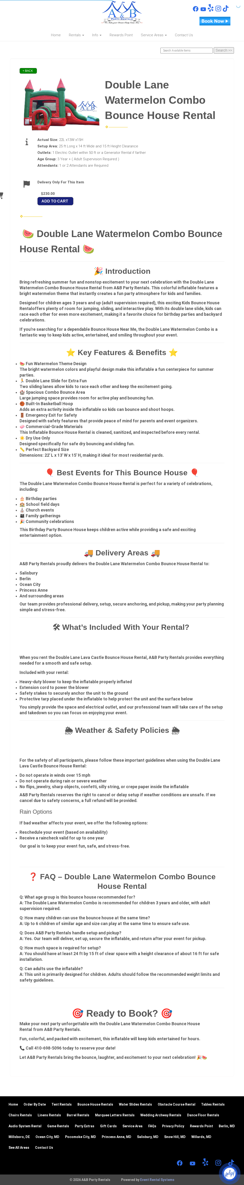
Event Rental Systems (157, 1180)
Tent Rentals (61, 1104)
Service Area (132, 1126)
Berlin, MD (227, 1126)
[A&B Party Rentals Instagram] (218, 10)
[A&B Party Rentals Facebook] (195, 10)
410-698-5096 (34, 7)
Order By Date (35, 1104)
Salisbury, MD (147, 1137)
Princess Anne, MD (116, 1137)
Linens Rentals (49, 1115)
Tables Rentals (213, 1104)
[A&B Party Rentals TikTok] (226, 10)
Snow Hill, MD (175, 1137)
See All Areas (19, 1147)
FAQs (152, 1126)
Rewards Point (121, 35)
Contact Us (184, 35)
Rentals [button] (75, 35)
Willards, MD (201, 1137)
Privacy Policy (173, 1126)
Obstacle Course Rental (176, 1104)
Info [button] (95, 35)
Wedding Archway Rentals (160, 1115)
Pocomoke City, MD (80, 1137)
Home (56, 35)
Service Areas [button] (152, 35)
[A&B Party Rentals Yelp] (211, 10)
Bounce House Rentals (95, 1104)
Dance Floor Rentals (203, 1115)
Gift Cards (108, 1126)
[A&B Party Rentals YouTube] (203, 10)
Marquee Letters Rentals (115, 1115)
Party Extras (84, 1126)
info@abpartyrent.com (39, 16)
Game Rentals (58, 1126)
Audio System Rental (25, 1126)
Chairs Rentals (20, 1115)
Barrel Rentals (78, 1115)
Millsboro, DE (19, 1137)
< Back (28, 70)
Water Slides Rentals (135, 1104)
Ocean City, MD (47, 1137)
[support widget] (229, 1173)
